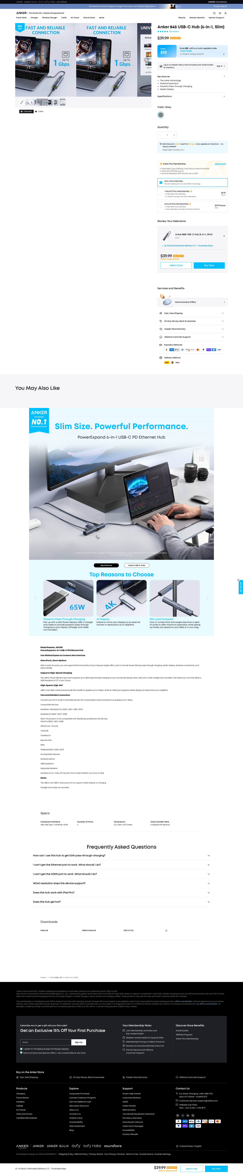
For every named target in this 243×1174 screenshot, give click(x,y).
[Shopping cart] (220, 13)
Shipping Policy (66, 1154)
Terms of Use (43, 1049)
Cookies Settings (162, 1154)
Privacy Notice (61, 1049)
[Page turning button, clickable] (35, 597)
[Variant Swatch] (160, 115)
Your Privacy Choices (114, 1154)
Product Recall (220, 6)
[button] (20, 60)
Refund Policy (81, 1154)
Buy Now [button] (209, 265)
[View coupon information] (224, 54)
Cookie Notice (146, 1154)
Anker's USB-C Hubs (136, 565)
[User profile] (225, 13)
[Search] (214, 13)
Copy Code (185, 50)
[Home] (40, 13)
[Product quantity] (167, 135)
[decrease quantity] (160, 135)
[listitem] (178, 1115)
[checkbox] (21, 1049)
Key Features (106, 565)
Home (43, 977)
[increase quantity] (174, 135)
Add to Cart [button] (176, 265)
